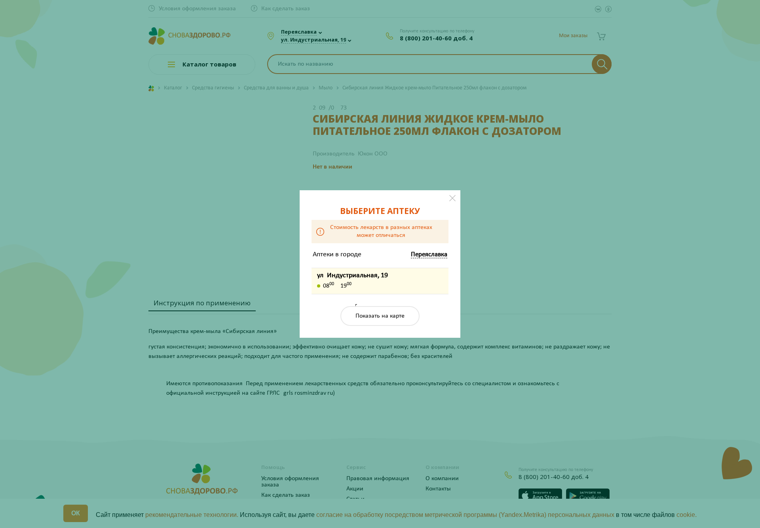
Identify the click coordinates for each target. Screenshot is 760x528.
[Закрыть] (452, 198)
